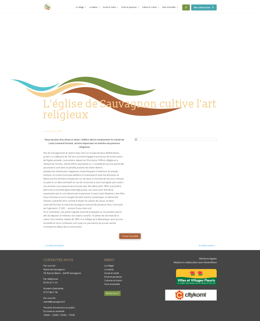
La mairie (109, 269)
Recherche (111, 293)
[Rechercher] (186, 7)
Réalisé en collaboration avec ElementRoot (195, 262)
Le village (80, 7)
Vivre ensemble (169, 7)
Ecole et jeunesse (113, 276)
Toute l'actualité (130, 236)
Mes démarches (202, 7)
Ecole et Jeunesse (129, 7)
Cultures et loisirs (113, 280)
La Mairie (93, 7)
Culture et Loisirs (149, 7)
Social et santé (111, 273)
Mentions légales (208, 258)
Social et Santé (109, 7)
